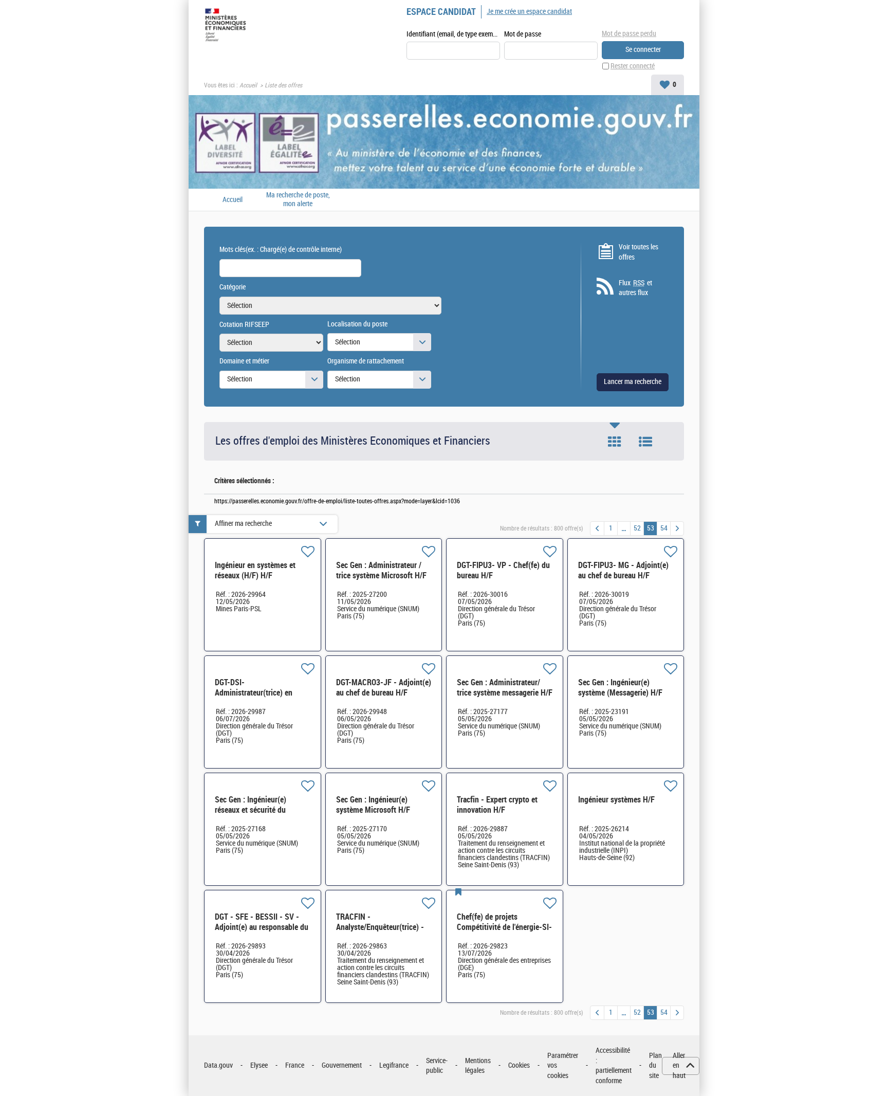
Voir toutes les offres (638, 252)
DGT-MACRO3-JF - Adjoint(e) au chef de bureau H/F (383, 688)
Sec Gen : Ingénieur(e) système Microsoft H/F (373, 805)
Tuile (614, 442)
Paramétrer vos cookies (562, 1065)
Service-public (437, 1065)
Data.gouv (218, 1065)
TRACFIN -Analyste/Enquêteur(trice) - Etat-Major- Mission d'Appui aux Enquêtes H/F (382, 932)
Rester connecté (632, 66)
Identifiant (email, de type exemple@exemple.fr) (453, 34)
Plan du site (655, 1065)
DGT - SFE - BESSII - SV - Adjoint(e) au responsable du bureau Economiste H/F (261, 927)
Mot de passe (522, 34)
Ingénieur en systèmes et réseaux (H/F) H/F (255, 570)
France (294, 1065)
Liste (645, 442)
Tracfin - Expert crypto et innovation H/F (497, 805)
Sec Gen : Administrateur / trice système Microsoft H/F (381, 570)
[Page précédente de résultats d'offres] (597, 528)
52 (637, 528)
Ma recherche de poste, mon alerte (298, 199)
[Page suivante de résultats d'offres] (677, 528)
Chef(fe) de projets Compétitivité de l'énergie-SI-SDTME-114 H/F (504, 927)
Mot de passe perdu (629, 33)
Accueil (248, 85)
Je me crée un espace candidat (529, 11)
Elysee (259, 1065)
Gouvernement (342, 1065)
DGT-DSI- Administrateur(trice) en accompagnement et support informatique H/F (261, 698)
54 (664, 528)
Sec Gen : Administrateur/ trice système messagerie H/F (504, 688)
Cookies (519, 1065)
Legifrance (394, 1065)
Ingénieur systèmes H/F (616, 800)
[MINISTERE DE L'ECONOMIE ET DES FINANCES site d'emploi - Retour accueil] (227, 27)
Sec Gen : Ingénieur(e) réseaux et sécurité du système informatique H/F (257, 810)
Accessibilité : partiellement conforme (614, 1065)
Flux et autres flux (635, 288)
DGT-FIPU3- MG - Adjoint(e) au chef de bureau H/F (623, 570)
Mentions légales (478, 1065)
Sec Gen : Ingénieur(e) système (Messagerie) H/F (620, 688)
